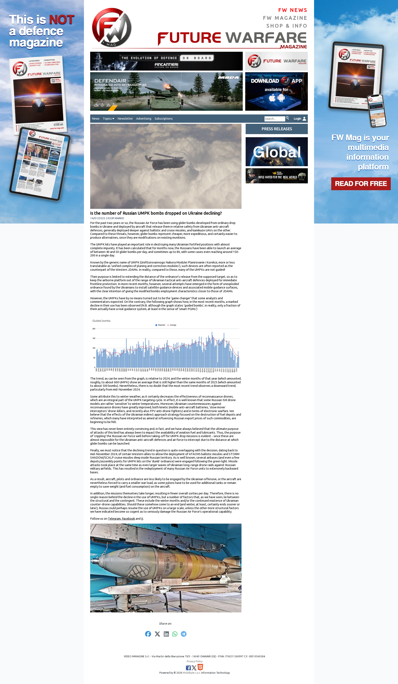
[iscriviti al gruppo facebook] (188, 667)
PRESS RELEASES (277, 129)
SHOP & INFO (287, 26)
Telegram (114, 518)
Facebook (128, 518)
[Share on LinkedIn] (166, 634)
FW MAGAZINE (285, 18)
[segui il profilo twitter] (194, 667)
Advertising (143, 118)
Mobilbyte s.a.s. (192, 672)
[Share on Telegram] (184, 634)
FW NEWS (293, 10)
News (96, 118)
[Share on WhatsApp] (174, 634)
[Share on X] (157, 634)
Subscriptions (164, 118)
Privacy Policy (195, 661)
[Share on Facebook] (148, 634)
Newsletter (125, 118)
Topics (107, 118)
